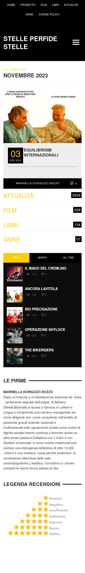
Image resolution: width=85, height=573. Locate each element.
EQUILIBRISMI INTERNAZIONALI (41, 152)
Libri (41, 225)
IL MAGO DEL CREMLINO (45, 268)
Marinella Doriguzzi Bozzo (38, 183)
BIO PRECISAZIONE (41, 309)
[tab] (16, 258)
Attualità (41, 195)
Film (41, 210)
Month (42, 257)
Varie (41, 239)
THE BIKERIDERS (39, 349)
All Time (68, 257)
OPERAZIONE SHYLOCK (45, 329)
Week (16, 257)
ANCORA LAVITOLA (41, 288)
